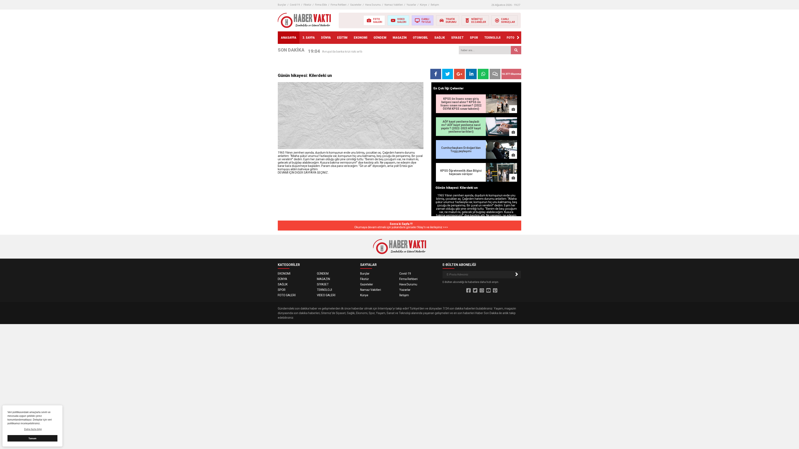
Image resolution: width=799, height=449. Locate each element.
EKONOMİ (360, 37)
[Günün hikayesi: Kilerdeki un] (350, 115)
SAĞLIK (439, 37)
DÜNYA (326, 37)
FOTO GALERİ (287, 295)
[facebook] (468, 291)
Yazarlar (411, 4)
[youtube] (488, 291)
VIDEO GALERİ (326, 295)
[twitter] (475, 291)
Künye (423, 4)
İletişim (435, 4)
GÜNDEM (379, 37)
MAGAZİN (400, 37)
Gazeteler (355, 4)
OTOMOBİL (420, 37)
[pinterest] (495, 291)
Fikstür (307, 4)
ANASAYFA (288, 37)
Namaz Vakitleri (394, 4)
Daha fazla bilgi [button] (33, 429)
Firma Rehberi (338, 4)
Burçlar (282, 4)
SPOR (474, 37)
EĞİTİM (342, 37)
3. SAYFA (309, 37)
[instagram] (482, 291)
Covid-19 (295, 4)
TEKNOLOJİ (492, 37)
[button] (518, 37)
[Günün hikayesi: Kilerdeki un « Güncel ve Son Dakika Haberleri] (304, 20)
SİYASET (457, 37)
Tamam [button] (32, 438)
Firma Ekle (321, 4)
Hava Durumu (373, 4)
